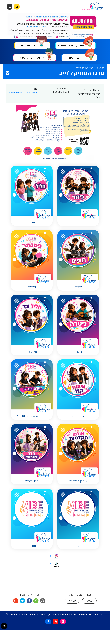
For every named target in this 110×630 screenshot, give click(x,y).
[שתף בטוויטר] (22, 601)
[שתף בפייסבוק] (29, 601)
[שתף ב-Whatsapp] (36, 601)
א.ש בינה (11, 614)
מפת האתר (99, 614)
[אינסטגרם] (63, 621)
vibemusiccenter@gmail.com (22, 92)
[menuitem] (78, 205)
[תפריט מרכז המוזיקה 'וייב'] (7, 73)
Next (1, 26)
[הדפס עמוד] (43, 601)
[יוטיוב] (55, 621)
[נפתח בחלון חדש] (55, 556)
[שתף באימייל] (16, 601)
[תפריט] (9, 7)
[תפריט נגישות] (4, 626)
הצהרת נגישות (85, 614)
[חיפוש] (17, 7)
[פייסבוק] (48, 621)
